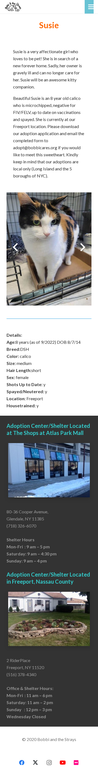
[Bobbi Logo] (13, 6)
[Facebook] (22, 762)
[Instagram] (49, 762)
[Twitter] (35, 762)
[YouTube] (62, 762)
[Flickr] (76, 762)
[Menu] (91, 7)
